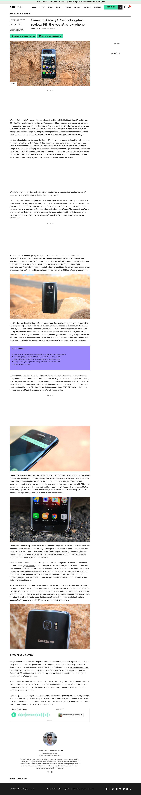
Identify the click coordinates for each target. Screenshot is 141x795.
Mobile (58, 7)
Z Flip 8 (67, 2)
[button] (120, 7)
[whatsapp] (127, 789)
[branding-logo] (16, 7)
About (48, 789)
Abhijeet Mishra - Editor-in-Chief (50, 750)
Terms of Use (75, 789)
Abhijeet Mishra (35, 28)
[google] (130, 789)
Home (11, 13)
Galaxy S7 (74, 120)
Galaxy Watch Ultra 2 (79, 2)
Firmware (97, 7)
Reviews (42, 7)
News (34, 7)
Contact (90, 789)
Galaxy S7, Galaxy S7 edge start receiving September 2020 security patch (37, 362)
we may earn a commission (17, 31)
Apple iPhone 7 (29, 565)
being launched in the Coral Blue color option (47, 129)
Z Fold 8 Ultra (59, 2)
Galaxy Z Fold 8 (47, 2)
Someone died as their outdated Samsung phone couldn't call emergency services (40, 354)
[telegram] (124, 789)
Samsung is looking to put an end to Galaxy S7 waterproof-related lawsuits (37, 359)
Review (12, 779)
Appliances (77, 7)
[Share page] (15, 24)
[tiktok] (117, 789)
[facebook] (106, 789)
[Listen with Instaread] (19, 24)
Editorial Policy (56, 789)
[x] (109, 789)
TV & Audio (67, 7)
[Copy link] (11, 24)
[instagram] (113, 789)
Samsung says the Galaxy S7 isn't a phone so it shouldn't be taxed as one (37, 357)
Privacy (84, 789)
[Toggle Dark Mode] (124, 7)
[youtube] (120, 789)
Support (66, 789)
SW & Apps (87, 7)
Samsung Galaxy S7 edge (22, 364)
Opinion (50, 7)
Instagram (101, 2)
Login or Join (111, 7)
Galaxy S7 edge (42, 123)
